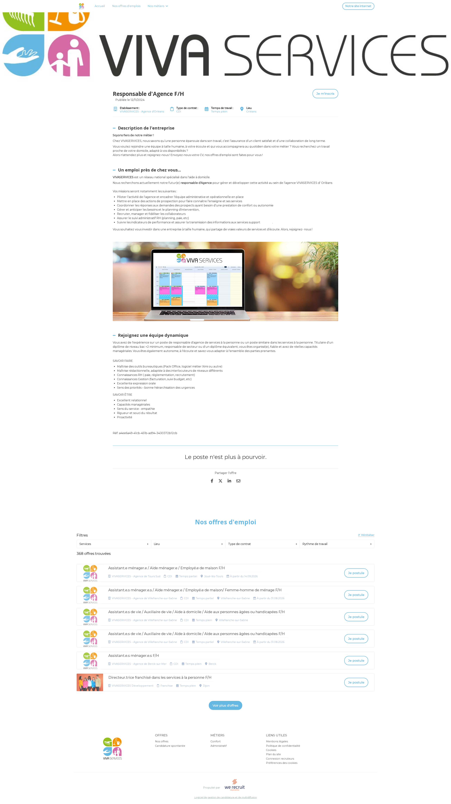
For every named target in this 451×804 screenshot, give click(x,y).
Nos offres (161, 741)
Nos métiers (156, 6)
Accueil (100, 6)
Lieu (157, 544)
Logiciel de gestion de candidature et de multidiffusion (225, 797)
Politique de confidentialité (283, 745)
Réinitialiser (367, 535)
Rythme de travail (315, 544)
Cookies (271, 750)
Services (85, 544)
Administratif (219, 745)
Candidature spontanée (170, 745)
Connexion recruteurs (280, 758)
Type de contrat (239, 544)
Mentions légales (277, 741)
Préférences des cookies (281, 763)
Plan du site (273, 754)
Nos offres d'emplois (126, 6)
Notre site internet (358, 6)
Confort (216, 741)
